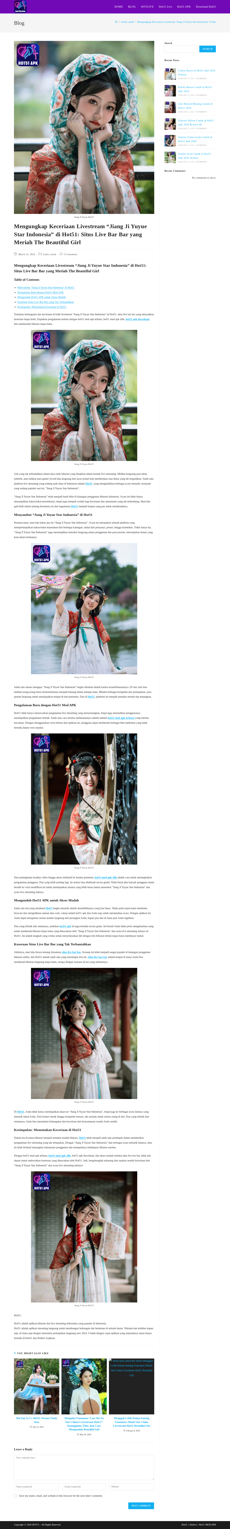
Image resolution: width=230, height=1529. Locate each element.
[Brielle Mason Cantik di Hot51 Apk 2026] (170, 90)
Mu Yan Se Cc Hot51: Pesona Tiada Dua (36, 1420)
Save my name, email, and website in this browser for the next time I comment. (61, 1495)
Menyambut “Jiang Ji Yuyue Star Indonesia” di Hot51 (45, 287)
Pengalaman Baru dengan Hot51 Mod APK (40, 292)
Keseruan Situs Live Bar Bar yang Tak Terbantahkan (45, 302)
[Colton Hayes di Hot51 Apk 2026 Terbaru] (170, 74)
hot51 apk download (137, 319)
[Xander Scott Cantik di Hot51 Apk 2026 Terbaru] (170, 157)
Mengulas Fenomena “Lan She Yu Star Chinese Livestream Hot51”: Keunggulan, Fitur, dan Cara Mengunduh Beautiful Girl (84, 1424)
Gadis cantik (49, 254)
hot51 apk (65, 926)
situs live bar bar (71, 952)
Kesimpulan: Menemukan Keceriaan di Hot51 (41, 306)
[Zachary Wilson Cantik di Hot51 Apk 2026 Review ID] (170, 124)
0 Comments (70, 254)
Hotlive (193, 1524)
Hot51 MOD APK (207, 1524)
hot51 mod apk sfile (106, 877)
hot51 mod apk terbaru (121, 717)
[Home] (116, 22)
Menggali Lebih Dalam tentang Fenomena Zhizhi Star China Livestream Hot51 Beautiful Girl (131, 1422)
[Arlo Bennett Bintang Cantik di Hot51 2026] (170, 107)
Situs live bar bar (97, 957)
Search (168, 43)
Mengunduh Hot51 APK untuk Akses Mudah (41, 297)
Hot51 (88, 483)
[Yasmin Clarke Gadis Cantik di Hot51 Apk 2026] (170, 140)
